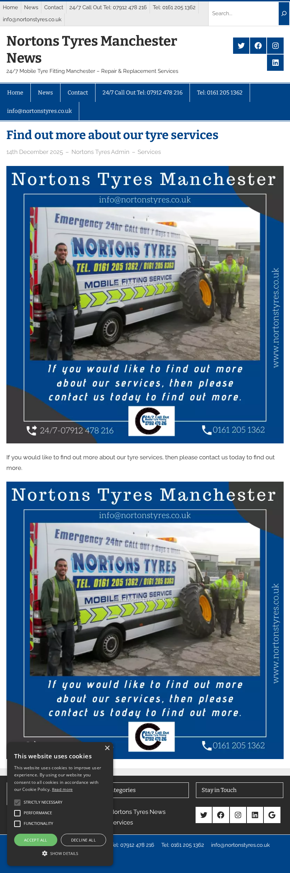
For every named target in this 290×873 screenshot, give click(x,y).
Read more (62, 789)
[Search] (284, 13)
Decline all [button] (83, 840)
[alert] (60, 804)
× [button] (107, 748)
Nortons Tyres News (138, 811)
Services (149, 151)
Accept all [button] (35, 840)
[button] (60, 853)
